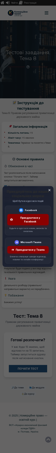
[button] (49, 190)
